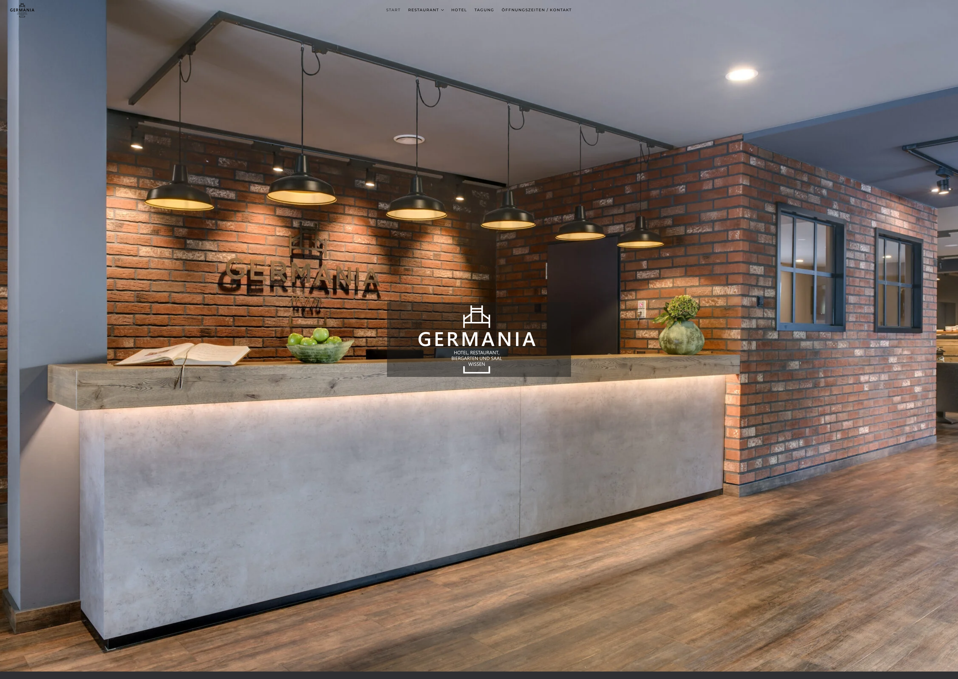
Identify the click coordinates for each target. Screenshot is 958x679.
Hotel (459, 9)
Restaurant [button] (423, 9)
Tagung (484, 9)
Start (393, 9)
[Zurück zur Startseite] (22, 10)
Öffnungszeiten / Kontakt (537, 9)
